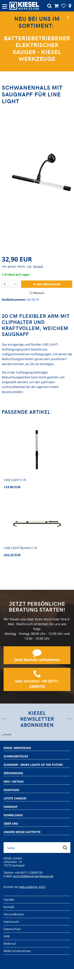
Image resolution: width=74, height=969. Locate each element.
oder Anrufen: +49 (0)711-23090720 (37, 684)
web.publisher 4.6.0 (32, 887)
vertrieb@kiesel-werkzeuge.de (33, 876)
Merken (38, 292)
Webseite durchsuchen (65, 847)
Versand (38, 266)
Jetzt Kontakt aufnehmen (37, 659)
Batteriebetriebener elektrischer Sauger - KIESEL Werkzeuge (37, 48)
